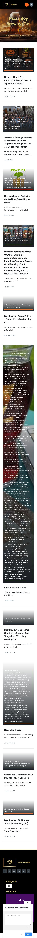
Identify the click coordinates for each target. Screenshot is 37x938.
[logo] (10, 3)
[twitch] (19, 871)
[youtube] (24, 871)
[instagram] (14, 871)
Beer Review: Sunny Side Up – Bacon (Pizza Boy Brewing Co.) (18, 319)
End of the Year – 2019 (15, 587)
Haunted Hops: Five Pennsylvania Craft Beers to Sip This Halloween (18, 80)
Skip (22, 934)
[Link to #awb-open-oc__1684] (31, 5)
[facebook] (5, 871)
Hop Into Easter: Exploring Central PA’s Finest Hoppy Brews (17, 199)
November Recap (12, 729)
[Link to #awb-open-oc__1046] (27, 5)
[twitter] (9, 871)
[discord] (28, 871)
